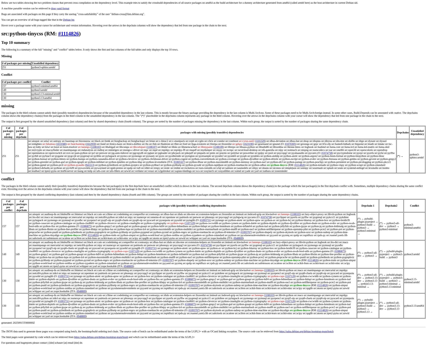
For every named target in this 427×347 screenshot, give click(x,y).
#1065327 (179, 162)
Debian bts (68, 19)
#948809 (238, 238)
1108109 (218, 147)
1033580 (61, 144)
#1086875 (85, 226)
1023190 (248, 144)
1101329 (260, 141)
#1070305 (290, 144)
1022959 (90, 144)
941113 (90, 165)
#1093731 (205, 220)
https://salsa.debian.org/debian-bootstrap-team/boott (101, 337)
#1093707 (246, 232)
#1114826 (68, 34)
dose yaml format (60, 8)
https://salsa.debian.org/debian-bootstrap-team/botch (306, 331)
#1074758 (326, 153)
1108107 (151, 147)
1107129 (189, 223)
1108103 (95, 147)
